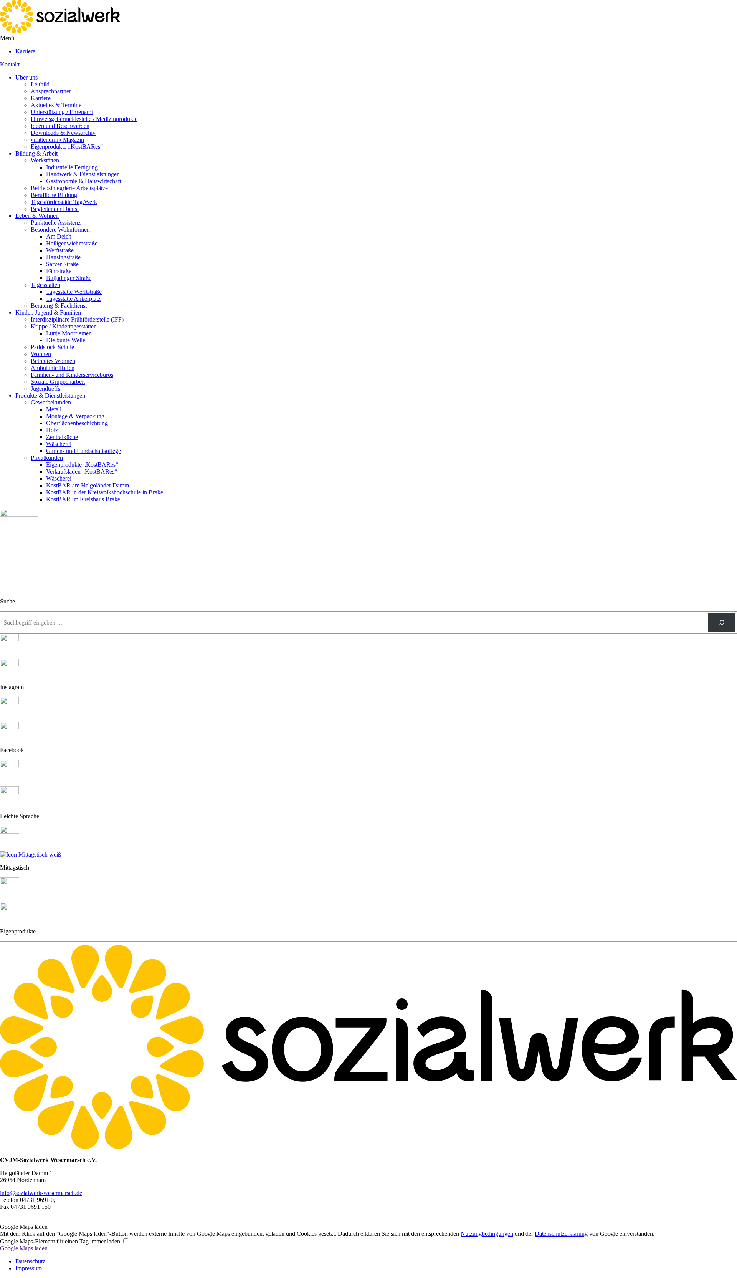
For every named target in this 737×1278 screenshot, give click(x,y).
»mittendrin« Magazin (57, 139)
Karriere (25, 51)
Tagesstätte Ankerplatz (73, 298)
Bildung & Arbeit (36, 153)
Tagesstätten (45, 285)
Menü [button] (7, 38)
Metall (53, 409)
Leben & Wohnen (37, 215)
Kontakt (10, 64)
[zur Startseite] (60, 31)
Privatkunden (47, 457)
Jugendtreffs (45, 388)
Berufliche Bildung (54, 195)
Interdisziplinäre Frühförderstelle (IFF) (77, 319)
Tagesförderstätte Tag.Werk (64, 202)
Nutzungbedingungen (487, 1233)
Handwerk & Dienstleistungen (83, 174)
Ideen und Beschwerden (60, 126)
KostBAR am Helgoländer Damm (87, 485)
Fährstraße (58, 271)
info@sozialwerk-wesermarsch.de (41, 1193)
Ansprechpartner (51, 91)
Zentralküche (62, 437)
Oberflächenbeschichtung (77, 423)
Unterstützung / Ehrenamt (62, 112)
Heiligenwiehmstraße (71, 243)
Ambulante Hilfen (52, 368)
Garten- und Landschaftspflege (83, 451)
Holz (52, 430)
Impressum (28, 1268)
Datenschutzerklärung (561, 1233)
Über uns (26, 77)
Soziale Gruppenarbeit (58, 381)
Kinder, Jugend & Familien (48, 312)
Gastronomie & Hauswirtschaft (83, 181)
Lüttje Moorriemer (68, 333)
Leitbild (40, 84)
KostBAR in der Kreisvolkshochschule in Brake (104, 492)
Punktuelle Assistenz (56, 222)
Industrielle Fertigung (72, 167)
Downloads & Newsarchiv (63, 132)
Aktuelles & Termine (56, 105)
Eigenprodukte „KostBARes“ (67, 146)
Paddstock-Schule (52, 347)
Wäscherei (58, 444)
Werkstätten (45, 160)
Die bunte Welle (65, 340)
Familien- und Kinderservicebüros (72, 374)
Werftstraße (60, 250)
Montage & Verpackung (75, 416)
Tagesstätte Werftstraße (74, 291)
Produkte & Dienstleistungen (50, 395)
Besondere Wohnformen (60, 229)
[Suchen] (721, 622)
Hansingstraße (63, 257)
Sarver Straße (62, 264)
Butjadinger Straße (68, 278)
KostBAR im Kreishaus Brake (83, 499)
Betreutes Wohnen (53, 361)
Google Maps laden (24, 1248)
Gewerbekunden (51, 402)
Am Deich (58, 236)
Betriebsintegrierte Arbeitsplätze (69, 188)
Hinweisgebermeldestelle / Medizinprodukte (84, 119)
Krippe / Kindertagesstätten (64, 326)
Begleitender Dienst (55, 209)
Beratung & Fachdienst (59, 305)
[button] (2, 1220)
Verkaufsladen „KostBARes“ (81, 471)
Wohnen (41, 354)
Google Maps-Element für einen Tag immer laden (60, 1241)
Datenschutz (30, 1261)
